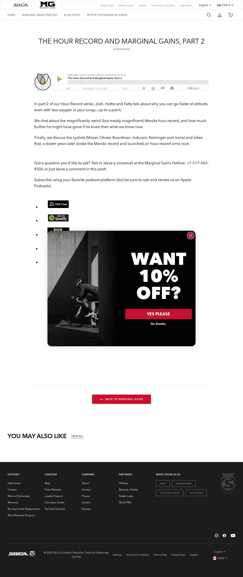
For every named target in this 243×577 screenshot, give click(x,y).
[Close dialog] (190, 235)
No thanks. (158, 323)
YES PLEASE (158, 314)
